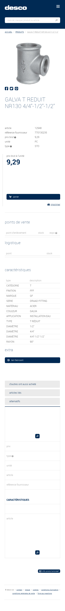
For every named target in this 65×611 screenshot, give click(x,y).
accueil (8, 32)
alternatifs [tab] (14, 401)
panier (16, 196)
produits (19, 32)
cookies (36, 590)
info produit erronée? (50, 571)
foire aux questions (45, 593)
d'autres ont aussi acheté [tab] (22, 384)
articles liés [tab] (15, 392)
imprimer (55, 204)
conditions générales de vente (23, 593)
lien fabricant (17, 360)
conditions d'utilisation (49, 590)
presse (27, 590)
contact (19, 590)
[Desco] (18, 6)
